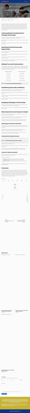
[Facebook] (7, 20)
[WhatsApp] (22, 181)
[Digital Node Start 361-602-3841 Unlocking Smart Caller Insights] (8, 341)
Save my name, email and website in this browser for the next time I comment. (11, 391)
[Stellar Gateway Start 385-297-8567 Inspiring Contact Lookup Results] (8, 281)
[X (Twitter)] (8, 20)
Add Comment (4, 383)
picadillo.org (11, 411)
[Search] (26, 1)
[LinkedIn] (12, 20)
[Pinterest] (10, 20)
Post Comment (4, 393)
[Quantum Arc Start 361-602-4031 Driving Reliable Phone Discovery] (22, 281)
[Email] (26, 181)
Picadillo (19, 6)
